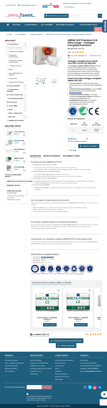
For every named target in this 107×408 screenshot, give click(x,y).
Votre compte (61, 355)
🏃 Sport (10, 109)
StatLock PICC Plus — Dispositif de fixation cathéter (20, 132)
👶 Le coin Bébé (46, 25)
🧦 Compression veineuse (12, 90)
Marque (70, 49)
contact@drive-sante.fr (28, 5)
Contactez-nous (35, 371)
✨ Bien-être (11, 117)
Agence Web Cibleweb (63, 406)
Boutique (16, 25)
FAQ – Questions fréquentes (14, 363)
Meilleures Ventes (13, 126)
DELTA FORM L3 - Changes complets (78, 318)
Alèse (11, 69)
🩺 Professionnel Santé (87, 25)
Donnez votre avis (66, 346)
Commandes (59, 366)
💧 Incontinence (30, 25)
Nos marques (9, 371)
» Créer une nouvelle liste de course (15, 197)
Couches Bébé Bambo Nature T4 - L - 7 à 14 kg (20, 167)
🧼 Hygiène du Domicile (65, 25)
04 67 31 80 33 (11, 5)
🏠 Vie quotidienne (13, 86)
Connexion (73, 3)
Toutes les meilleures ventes (13, 175)
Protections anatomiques (13, 56)
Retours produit (60, 363)
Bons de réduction (61, 374)
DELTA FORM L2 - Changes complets (47, 318)
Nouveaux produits (11, 366)
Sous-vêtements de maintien (15, 74)
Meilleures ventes (11, 368)
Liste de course (14, 190)
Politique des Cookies (37, 366)
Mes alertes (59, 379)
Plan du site (34, 374)
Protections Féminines (16, 82)
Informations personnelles (64, 360)
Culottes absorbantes (16, 51)
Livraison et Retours (11, 360)
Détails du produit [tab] (52, 156)
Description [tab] (35, 156)
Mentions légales (36, 360)
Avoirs (57, 368)
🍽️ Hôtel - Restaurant (14, 113)
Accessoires (13, 78)
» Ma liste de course (13, 200)
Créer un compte (85, 3)
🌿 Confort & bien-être (15, 95)
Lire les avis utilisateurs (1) (77, 56)
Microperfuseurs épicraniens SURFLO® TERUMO (20, 149)
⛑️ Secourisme (12, 102)
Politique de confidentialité (39, 363)
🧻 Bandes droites (15, 66)
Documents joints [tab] (71, 156)
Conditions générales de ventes (41, 368)
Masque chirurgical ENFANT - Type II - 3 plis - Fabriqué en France (20, 140)
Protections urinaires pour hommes (16, 61)
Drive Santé (10, 40)
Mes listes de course (62, 377)
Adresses (58, 371)
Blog (98, 29)
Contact (84, 355)
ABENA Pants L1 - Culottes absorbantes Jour (20, 158)
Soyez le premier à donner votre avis (66, 341)
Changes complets (15, 48)
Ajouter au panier (88, 146)
